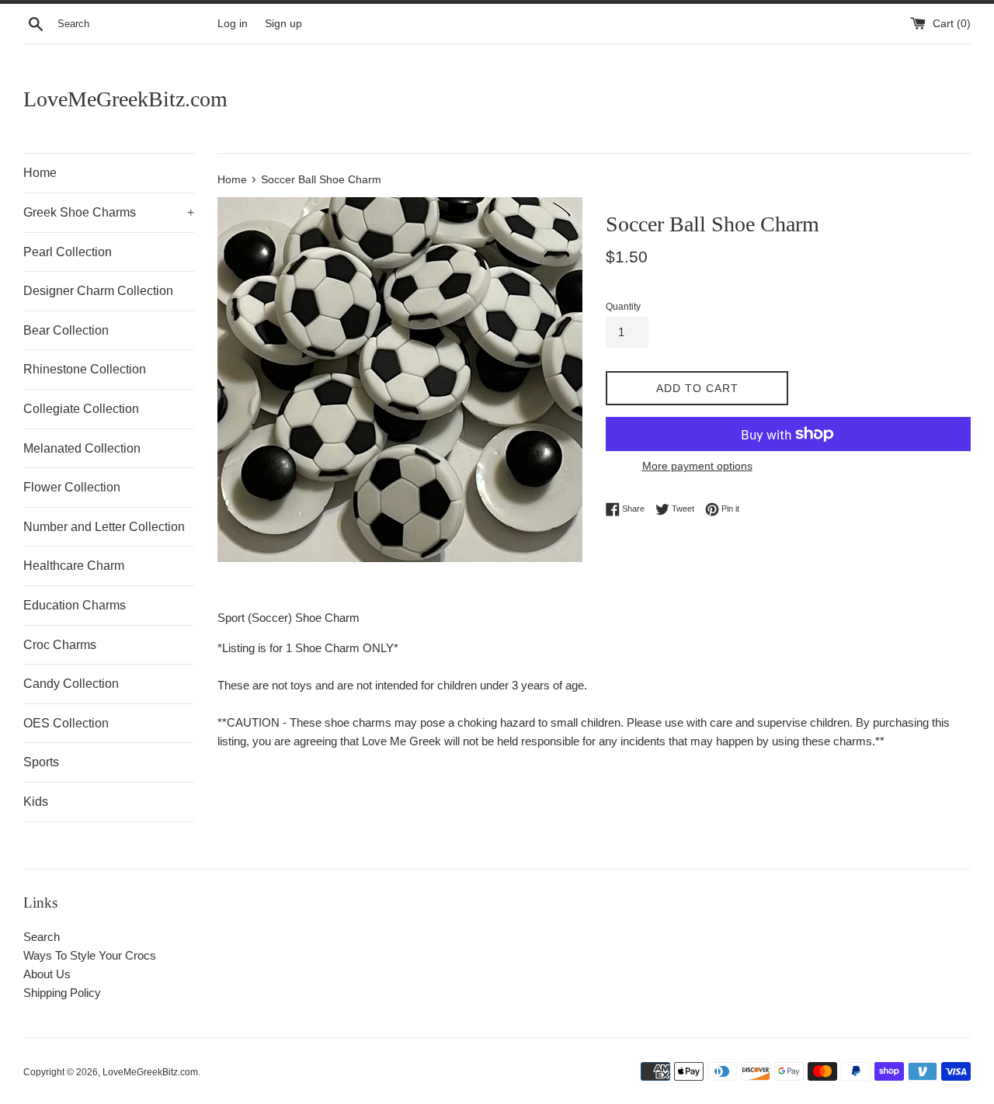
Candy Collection (71, 683)
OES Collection (66, 723)
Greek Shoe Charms (108, 212)
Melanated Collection (82, 448)
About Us (47, 974)
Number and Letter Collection (104, 526)
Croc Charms (59, 644)
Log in (232, 24)
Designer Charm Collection (98, 290)
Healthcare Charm (73, 565)
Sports (41, 762)
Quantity (623, 306)
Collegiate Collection (81, 408)
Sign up (283, 24)
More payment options (697, 466)
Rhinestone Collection (84, 369)
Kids (35, 801)
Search (41, 936)
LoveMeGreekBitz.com (125, 99)
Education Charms (74, 605)
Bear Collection (66, 330)
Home (40, 172)
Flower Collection (71, 487)
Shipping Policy (62, 992)
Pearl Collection (67, 252)
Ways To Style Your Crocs (89, 955)
